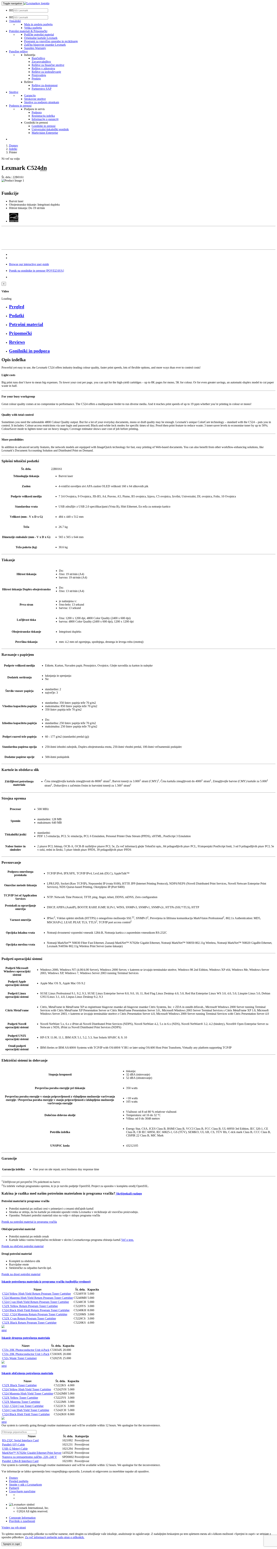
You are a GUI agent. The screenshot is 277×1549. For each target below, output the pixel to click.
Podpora (37, 112)
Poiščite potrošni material (39, 34)
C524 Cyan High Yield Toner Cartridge (25, 1410)
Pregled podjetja (18, 1481)
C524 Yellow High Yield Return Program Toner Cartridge (36, 1293)
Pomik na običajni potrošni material (23, 1246)
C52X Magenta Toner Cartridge (21, 1401)
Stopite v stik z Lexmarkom (25, 1484)
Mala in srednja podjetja (38, 24)
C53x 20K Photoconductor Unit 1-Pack (25, 1354)
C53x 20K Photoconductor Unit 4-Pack (25, 1349)
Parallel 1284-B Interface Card (20, 1461)
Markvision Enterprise (45, 132)
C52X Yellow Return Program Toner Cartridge (30, 1306)
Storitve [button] (13, 92)
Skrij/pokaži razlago (128, 1193)
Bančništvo (38, 58)
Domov (13, 145)
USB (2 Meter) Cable (15, 1448)
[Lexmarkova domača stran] (36, 3)
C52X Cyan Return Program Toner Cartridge (29, 1318)
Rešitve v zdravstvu (43, 68)
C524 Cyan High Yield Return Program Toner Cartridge (35, 1302)
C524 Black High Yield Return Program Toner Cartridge (36, 1310)
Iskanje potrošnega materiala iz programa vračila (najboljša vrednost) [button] (46, 1281)
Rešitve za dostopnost (44, 85)
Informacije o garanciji (45, 119)
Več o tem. (127, 1239)
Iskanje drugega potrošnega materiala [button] (26, 1337)
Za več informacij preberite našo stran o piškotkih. (54, 1537)
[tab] (142, 306)
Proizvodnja (39, 75)
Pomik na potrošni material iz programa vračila (29, 1221)
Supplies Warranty (35, 48)
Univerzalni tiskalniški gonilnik (50, 129)
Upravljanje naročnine (22, 1491)
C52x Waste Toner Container (19, 1358)
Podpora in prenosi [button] (20, 105)
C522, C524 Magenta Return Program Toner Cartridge (34, 1314)
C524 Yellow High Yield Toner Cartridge (26, 1389)
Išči (11, 10)
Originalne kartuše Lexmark (40, 38)
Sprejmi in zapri (11, 1544)
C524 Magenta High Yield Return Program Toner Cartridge (37, 1297)
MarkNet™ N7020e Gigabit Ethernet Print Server (31, 1452)
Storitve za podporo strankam (41, 102)
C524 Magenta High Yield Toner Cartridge (27, 1393)
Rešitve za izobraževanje (46, 71)
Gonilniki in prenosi (43, 126)
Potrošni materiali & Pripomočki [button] (28, 31)
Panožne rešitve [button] (18, 51)
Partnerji (14, 1488)
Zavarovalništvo (41, 61)
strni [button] (4, 1330)
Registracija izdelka (43, 115)
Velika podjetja (33, 27)
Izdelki (13, 148)
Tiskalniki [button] (15, 21)
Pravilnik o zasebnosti (22, 1521)
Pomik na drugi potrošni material (21, 1274)
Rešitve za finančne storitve (48, 65)
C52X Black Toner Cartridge (19, 1385)
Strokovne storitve (35, 98)
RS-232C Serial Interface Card (20, 1440)
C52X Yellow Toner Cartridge (20, 1397)
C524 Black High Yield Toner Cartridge (26, 1414)
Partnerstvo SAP (41, 88)
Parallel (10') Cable (13, 1444)
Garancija (30, 95)
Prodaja (36, 78)
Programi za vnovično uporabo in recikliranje (51, 41)
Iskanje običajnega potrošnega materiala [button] (27, 1373)
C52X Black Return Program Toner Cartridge (29, 1322)
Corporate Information (22, 1517)
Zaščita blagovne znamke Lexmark (45, 44)
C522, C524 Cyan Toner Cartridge (23, 1406)
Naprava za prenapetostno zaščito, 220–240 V (29, 1457)
